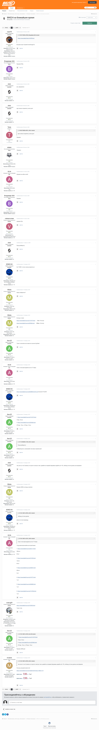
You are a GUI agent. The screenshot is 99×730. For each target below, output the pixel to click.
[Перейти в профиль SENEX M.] (9, 272)
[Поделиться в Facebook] (8, 714)
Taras (9, 127)
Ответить (89, 23)
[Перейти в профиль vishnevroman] (9, 226)
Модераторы (12, 10)
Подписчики (90, 17)
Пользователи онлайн (22, 10)
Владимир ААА (32, 35)
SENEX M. (9, 264)
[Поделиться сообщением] (95, 31)
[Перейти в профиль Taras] (9, 135)
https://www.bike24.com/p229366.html (26, 323)
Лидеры (31, 10)
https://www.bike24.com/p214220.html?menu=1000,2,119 (30, 670)
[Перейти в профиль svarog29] (9, 610)
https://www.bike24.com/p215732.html (27, 558)
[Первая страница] (3, 28)
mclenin (9, 658)
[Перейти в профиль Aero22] (9, 348)
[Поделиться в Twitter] (5, 714)
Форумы (4, 10)
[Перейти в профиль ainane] (9, 155)
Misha (9, 290)
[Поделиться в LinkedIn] (3, 714)
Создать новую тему (75, 23)
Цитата (21, 48)
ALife (9, 171)
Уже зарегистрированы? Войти (79, 2)
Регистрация (92, 2)
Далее (17, 27)
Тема (44, 726)
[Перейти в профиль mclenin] (9, 665)
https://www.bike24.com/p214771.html (27, 577)
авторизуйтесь (47, 697)
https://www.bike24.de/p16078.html (26, 38)
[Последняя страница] (20, 28)
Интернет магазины (25, 19)
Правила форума (40, 10)
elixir (11, 19)
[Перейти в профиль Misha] (9, 297)
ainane (9, 147)
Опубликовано (23, 31)
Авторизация (83, 17)
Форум (11, 8)
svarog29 (9, 603)
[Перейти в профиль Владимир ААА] (9, 69)
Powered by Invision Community (49, 727)
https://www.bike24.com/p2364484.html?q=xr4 (27, 391)
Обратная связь (52, 726)
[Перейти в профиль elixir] (4, 18)
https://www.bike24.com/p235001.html (27, 567)
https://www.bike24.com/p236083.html (27, 584)
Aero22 (9, 340)
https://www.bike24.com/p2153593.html (26, 605)
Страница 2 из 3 (25, 27)
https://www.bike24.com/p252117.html (27, 548)
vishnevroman (9, 218)
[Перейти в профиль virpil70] (9, 39)
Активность (20, 8)
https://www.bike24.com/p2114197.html (26, 320)
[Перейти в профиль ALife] (9, 179)
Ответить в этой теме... (17, 702)
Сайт (5, 8)
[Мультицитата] (17, 48)
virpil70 (9, 32)
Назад (6, 27)
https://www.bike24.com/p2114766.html (27, 591)
